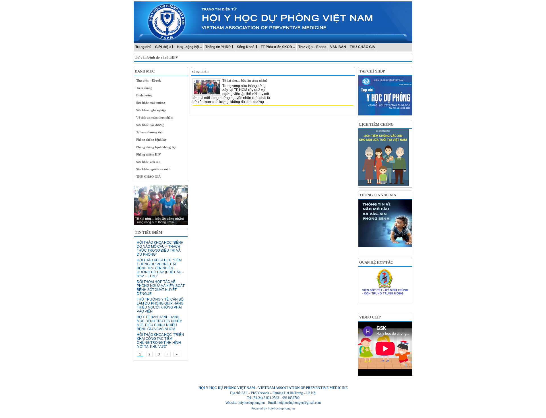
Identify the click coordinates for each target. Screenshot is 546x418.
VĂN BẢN (338, 47)
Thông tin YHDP (218, 47)
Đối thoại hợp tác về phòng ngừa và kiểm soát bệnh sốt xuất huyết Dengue (161, 288)
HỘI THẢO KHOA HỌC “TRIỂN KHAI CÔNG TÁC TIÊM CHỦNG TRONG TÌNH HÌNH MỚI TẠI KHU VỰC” (160, 341)
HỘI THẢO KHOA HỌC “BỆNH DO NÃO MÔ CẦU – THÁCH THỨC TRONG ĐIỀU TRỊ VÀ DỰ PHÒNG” (160, 248)
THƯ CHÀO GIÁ (362, 47)
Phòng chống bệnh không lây (156, 147)
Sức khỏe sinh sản (148, 162)
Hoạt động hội (188, 47)
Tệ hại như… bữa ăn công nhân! (244, 80)
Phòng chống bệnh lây (151, 139)
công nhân (200, 71)
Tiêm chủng (144, 88)
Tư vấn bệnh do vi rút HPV (156, 57)
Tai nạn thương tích (149, 132)
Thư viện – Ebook (312, 47)
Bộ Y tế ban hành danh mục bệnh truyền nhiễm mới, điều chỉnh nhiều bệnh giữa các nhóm (159, 323)
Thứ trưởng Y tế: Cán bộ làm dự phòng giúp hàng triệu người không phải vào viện (160, 305)
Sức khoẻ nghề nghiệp (151, 110)
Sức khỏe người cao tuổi (152, 169)
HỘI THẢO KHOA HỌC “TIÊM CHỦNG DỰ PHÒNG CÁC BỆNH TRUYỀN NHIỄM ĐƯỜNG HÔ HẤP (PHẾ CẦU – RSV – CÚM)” (160, 268)
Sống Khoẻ (246, 47)
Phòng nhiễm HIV (148, 154)
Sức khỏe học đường (150, 125)
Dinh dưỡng (144, 95)
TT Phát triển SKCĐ (276, 47)
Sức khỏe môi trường (150, 102)
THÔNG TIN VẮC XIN (377, 195)
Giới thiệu (163, 47)
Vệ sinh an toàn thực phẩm (154, 117)
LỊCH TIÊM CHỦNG (376, 124)
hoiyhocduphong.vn (281, 408)
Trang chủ (143, 47)
